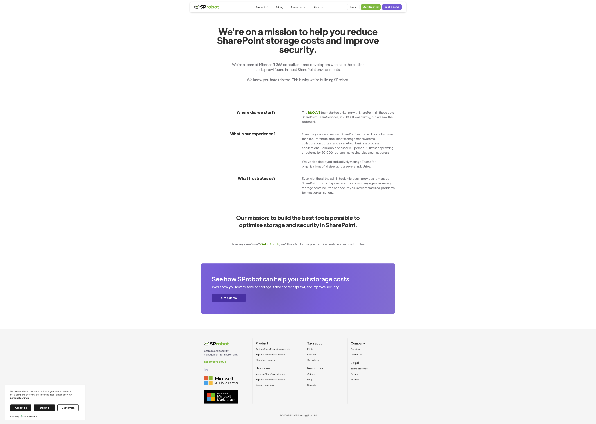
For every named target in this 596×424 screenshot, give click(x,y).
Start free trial (371, 6)
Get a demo (229, 298)
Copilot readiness (265, 385)
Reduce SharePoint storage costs (273, 349)
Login (353, 6)
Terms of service (359, 368)
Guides (311, 374)
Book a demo (391, 6)
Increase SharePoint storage (270, 374)
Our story (355, 349)
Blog (309, 379)
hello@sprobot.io (215, 361)
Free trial (311, 354)
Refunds (355, 379)
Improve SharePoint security (270, 354)
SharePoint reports (265, 360)
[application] (45, 402)
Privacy (354, 374)
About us (318, 7)
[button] (262, 7)
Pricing (279, 7)
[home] (206, 7)
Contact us (356, 354)
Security (311, 385)
